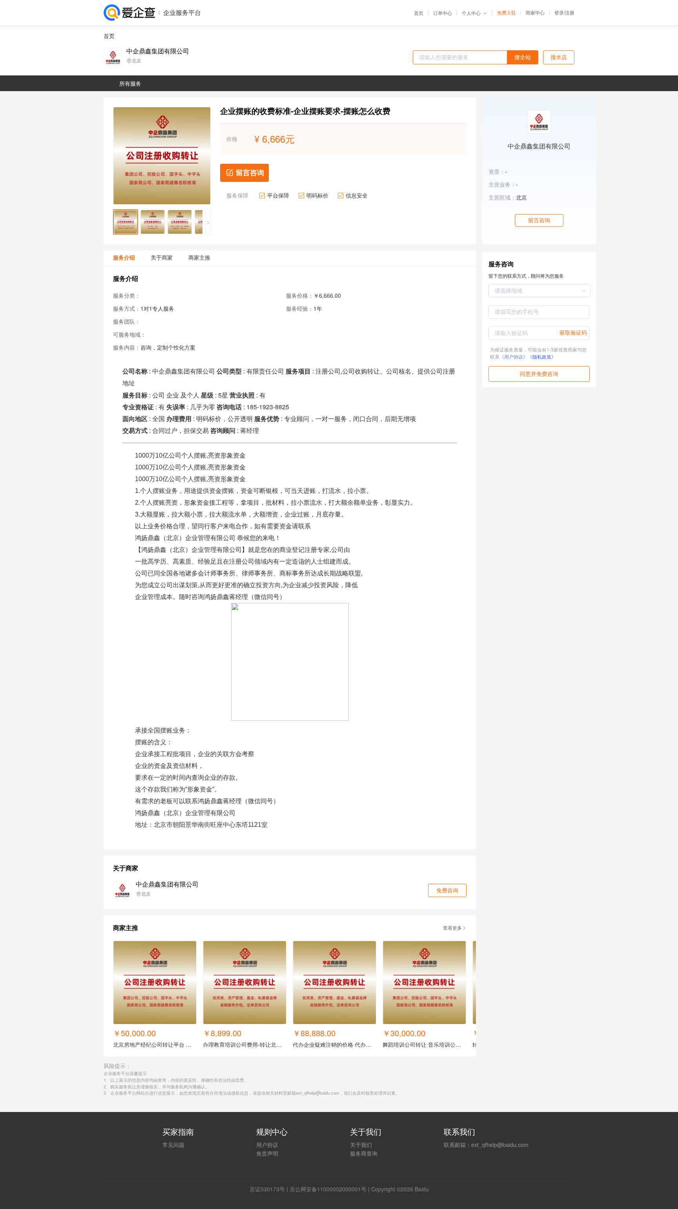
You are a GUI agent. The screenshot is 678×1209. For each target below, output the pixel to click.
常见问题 (173, 1145)
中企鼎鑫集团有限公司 (157, 51)
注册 (569, 12)
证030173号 (270, 1189)
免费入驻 (506, 12)
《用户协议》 (513, 356)
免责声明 (267, 1153)
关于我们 (361, 1145)
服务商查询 (363, 1153)
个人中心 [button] (471, 12)
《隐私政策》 (542, 356)
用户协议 (267, 1145)
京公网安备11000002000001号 (328, 1189)
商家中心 (535, 12)
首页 (418, 13)
